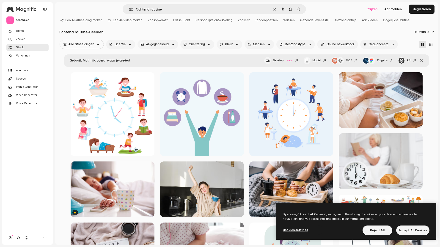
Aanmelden (393, 9)
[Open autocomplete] (129, 9)
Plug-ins (382, 60)
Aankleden (370, 20)
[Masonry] (422, 44)
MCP (349, 60)
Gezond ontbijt (345, 20)
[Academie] (18, 238)
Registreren (422, 9)
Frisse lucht (181, 20)
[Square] (430, 44)
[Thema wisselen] (26, 238)
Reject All (377, 230)
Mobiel (316, 60)
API (409, 60)
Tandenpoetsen (266, 20)
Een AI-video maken (127, 20)
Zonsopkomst (158, 20)
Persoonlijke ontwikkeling (213, 20)
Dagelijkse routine (396, 20)
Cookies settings (295, 230)
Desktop (282, 60)
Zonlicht (244, 20)
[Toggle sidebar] (45, 9)
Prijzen (372, 9)
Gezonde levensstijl (315, 20)
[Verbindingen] (10, 238)
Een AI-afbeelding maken (83, 20)
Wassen (289, 20)
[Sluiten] (422, 60)
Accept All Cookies (413, 230)
